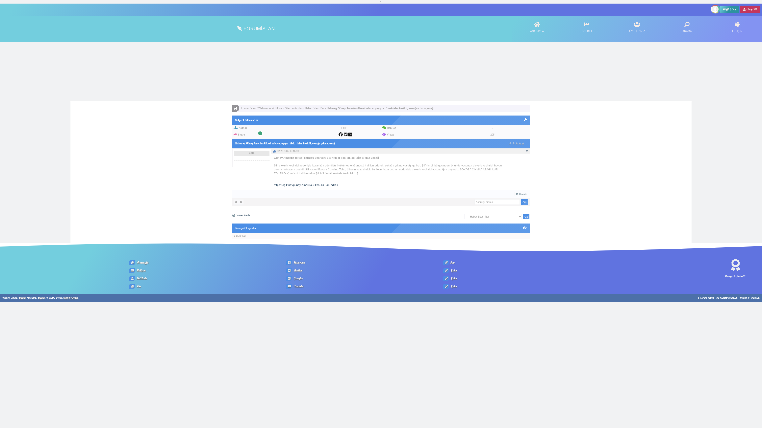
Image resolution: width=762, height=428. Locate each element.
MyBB (22, 298)
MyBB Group (70, 298)
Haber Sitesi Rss (314, 108)
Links (453, 270)
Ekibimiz (141, 278)
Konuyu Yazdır (243, 215)
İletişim (141, 270)
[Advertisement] (381, 71)
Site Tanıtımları (294, 108)
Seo (452, 262)
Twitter (297, 270)
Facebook (299, 262)
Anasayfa (142, 262)
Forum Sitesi (248, 108)
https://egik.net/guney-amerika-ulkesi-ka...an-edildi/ (306, 184)
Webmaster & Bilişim (270, 108)
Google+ (298, 278)
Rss (138, 286)
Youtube (298, 286)
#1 (527, 151)
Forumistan (258, 28)
